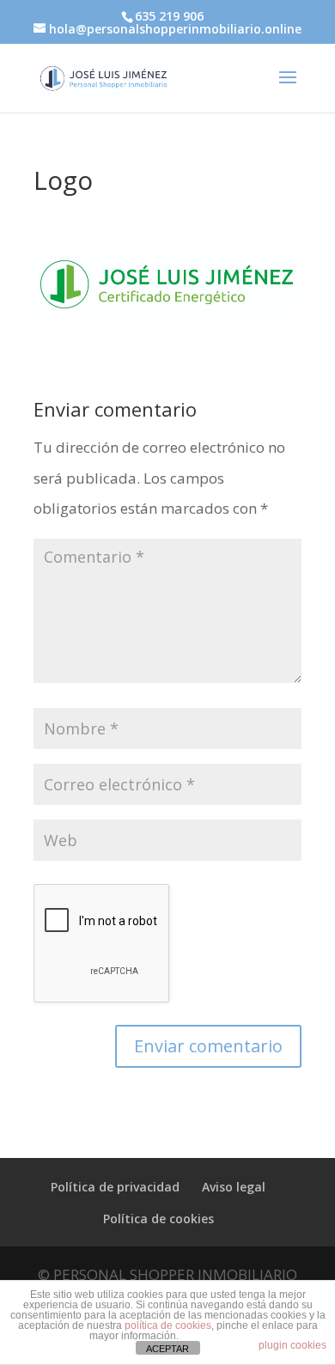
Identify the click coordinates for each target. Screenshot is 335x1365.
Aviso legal (233, 1187)
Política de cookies (158, 1218)
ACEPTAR (167, 1349)
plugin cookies (292, 1345)
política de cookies (168, 1325)
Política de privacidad (115, 1187)
